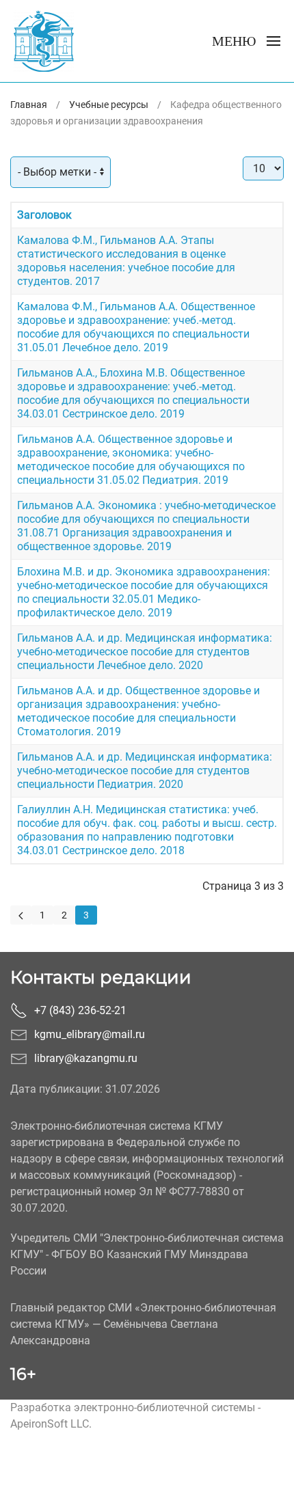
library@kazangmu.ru (85, 1058)
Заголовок (44, 214)
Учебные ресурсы (108, 104)
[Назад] (20, 915)
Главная (28, 104)
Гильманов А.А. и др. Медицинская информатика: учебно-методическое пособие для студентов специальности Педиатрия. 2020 (144, 770)
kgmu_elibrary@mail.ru (89, 1034)
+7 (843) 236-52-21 (80, 1010)
